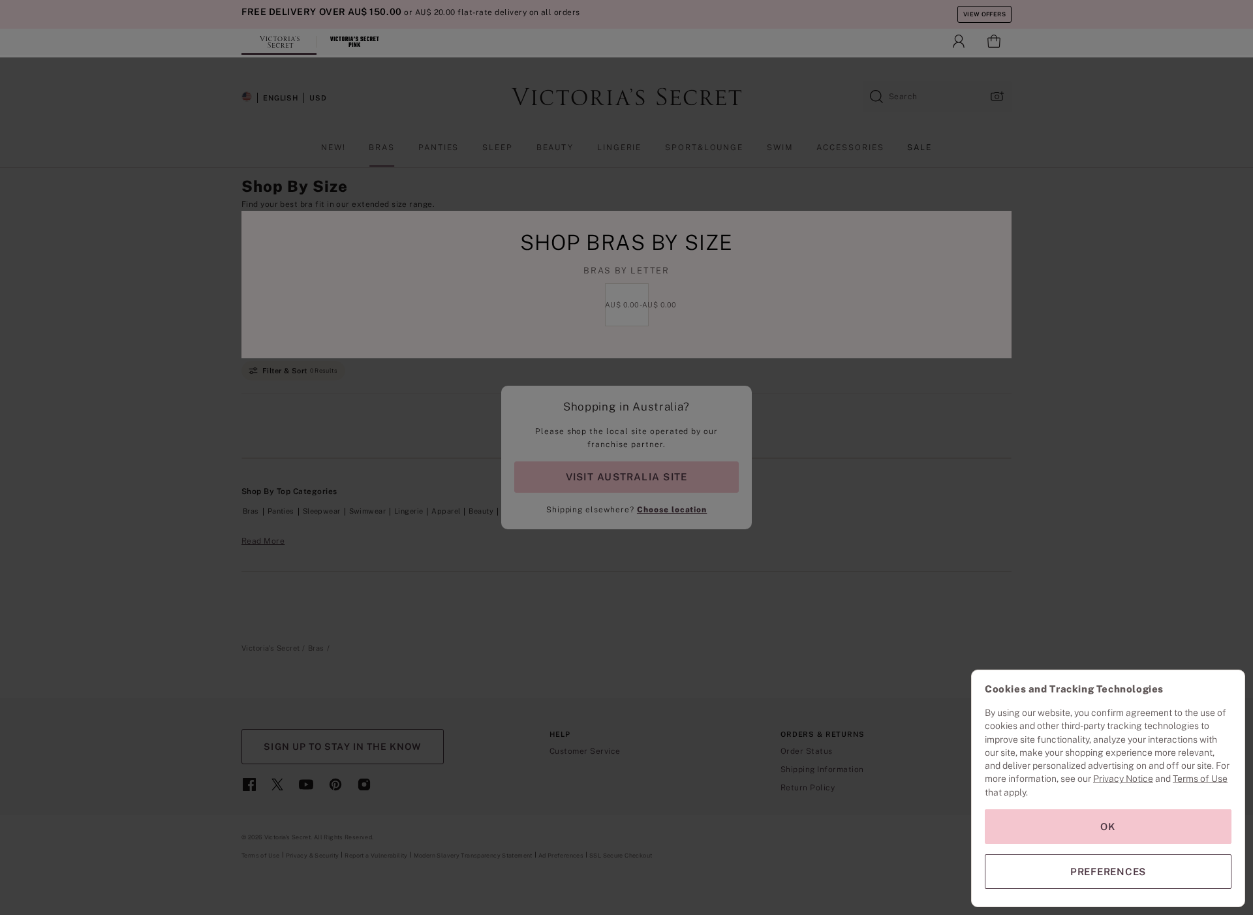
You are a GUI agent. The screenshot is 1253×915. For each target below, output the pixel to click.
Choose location (672, 509)
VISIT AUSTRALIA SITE (626, 476)
